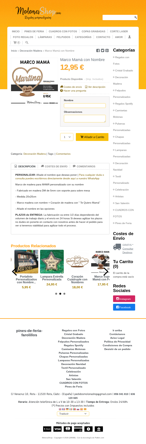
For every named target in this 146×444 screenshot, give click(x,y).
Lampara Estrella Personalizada (51, 278)
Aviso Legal (117, 337)
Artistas (119, 196)
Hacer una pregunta (75, 90)
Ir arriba (117, 330)
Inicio (16, 31)
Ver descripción (96, 86)
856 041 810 (121, 394)
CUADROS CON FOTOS (63, 31)
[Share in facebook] (98, 50)
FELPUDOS (63, 37)
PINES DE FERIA (34, 31)
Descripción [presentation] (26, 166)
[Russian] (78, 409)
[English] (60, 409)
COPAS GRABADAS (93, 31)
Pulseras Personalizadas (121, 126)
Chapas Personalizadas (121, 140)
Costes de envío (73, 86)
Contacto (103, 37)
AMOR (119, 37)
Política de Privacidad (117, 341)
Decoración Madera (35, 153)
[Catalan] (85, 409)
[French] (63, 409)
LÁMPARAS (45, 37)
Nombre (68, 100)
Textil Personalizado (121, 179)
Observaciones (73, 111)
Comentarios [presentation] (85, 166)
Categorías (83, 37)
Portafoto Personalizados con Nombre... (26, 279)
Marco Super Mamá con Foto (103, 278)
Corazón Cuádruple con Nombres (77, 279)
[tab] (24, 166)
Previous (14, 271)
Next (106, 271)
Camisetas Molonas (120, 113)
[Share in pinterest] (107, 50)
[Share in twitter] (102, 50)
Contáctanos (117, 334)
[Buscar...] (27, 43)
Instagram (125, 299)
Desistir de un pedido (117, 349)
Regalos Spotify (124, 103)
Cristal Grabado (124, 70)
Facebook (125, 307)
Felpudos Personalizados (121, 93)
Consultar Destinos (127, 250)
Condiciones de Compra (117, 345)
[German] (67, 409)
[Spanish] (81, 409)
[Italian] (70, 409)
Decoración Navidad (120, 166)
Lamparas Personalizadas (121, 153)
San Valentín (122, 203)
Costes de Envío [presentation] (55, 166)
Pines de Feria (123, 223)
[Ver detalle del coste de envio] (117, 247)
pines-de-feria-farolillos (29, 333)
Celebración (122, 189)
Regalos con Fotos (121, 60)
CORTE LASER (119, 31)
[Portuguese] (74, 409)
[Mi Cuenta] (129, 37)
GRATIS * (127, 244)
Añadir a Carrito (94, 137)
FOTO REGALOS (23, 37)
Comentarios (63, 153)
